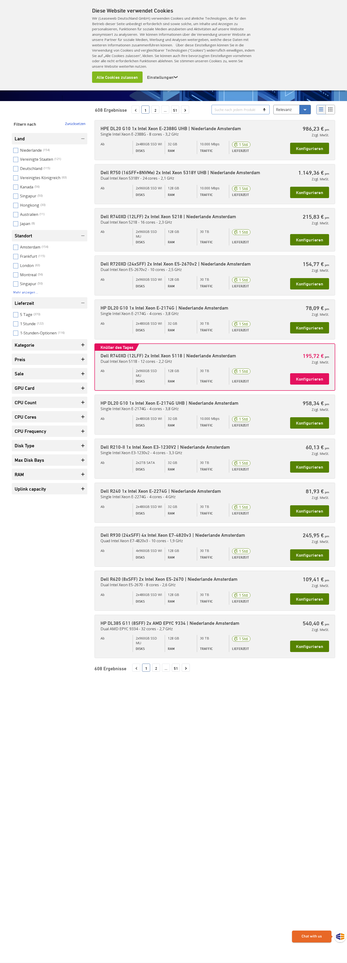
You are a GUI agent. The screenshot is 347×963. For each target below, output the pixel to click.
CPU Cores (25, 417)
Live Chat (319, 937)
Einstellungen (162, 77)
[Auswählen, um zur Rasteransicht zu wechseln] (330, 109)
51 (175, 110)
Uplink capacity (30, 489)
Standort (23, 235)
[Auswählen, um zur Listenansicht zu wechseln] (321, 109)
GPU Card (24, 388)
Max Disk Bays (29, 460)
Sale (19, 373)
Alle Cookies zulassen (117, 77)
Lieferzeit (24, 303)
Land (20, 138)
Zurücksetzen (75, 123)
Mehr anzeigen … (25, 292)
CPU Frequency (30, 431)
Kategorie (24, 345)
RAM (19, 474)
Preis (20, 359)
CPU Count (25, 402)
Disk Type (24, 445)
